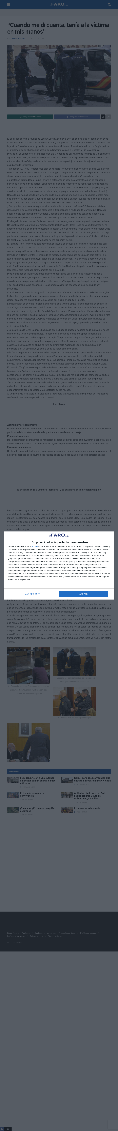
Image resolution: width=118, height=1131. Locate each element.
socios (35, 546)
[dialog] (59, 565)
